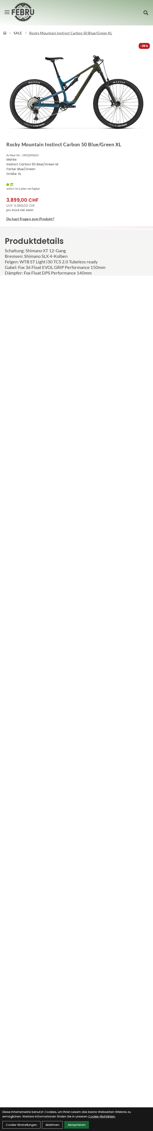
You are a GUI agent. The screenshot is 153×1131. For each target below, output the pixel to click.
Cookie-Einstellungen (21, 1125)
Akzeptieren (76, 1125)
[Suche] (146, 12)
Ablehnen (52, 1125)
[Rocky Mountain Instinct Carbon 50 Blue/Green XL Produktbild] (76, 92)
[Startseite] (4, 33)
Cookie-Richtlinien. (102, 1116)
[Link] (7, 12)
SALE (18, 33)
